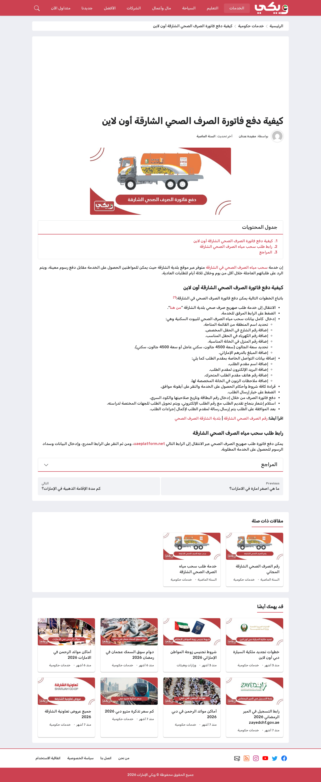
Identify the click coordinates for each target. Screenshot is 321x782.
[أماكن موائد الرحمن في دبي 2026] (191, 707)
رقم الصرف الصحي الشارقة (245, 418)
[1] (174, 297)
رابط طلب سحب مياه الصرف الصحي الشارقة (238, 246)
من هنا (175, 307)
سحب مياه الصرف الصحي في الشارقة (237, 267)
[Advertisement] (160, 77)
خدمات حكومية (251, 26)
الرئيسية (276, 26)
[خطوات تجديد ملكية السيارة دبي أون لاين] (254, 645)
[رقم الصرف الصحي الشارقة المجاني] (254, 559)
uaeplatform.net (149, 443)
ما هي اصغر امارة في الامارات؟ (254, 488)
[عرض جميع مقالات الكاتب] (277, 136)
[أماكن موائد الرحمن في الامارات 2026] (66, 645)
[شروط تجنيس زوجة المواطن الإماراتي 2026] (191, 645)
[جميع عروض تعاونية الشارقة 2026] (66, 707)
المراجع (268, 252)
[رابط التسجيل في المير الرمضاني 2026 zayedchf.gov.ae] (254, 707)
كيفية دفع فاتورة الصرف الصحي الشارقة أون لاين (235, 241)
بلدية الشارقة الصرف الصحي (198, 418)
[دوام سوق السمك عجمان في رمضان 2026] (129, 645)
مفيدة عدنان (247, 136)
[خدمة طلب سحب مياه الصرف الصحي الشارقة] (191, 559)
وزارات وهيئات (186, 665)
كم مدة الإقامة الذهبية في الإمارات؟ (71, 488)
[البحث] (37, 8)
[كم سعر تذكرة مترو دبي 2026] (129, 707)
